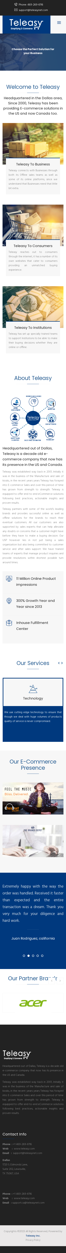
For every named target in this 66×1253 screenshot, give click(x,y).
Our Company (8, 59)
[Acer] (33, 1003)
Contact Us (18, 59)
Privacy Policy (33, 1240)
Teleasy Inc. (33, 1235)
